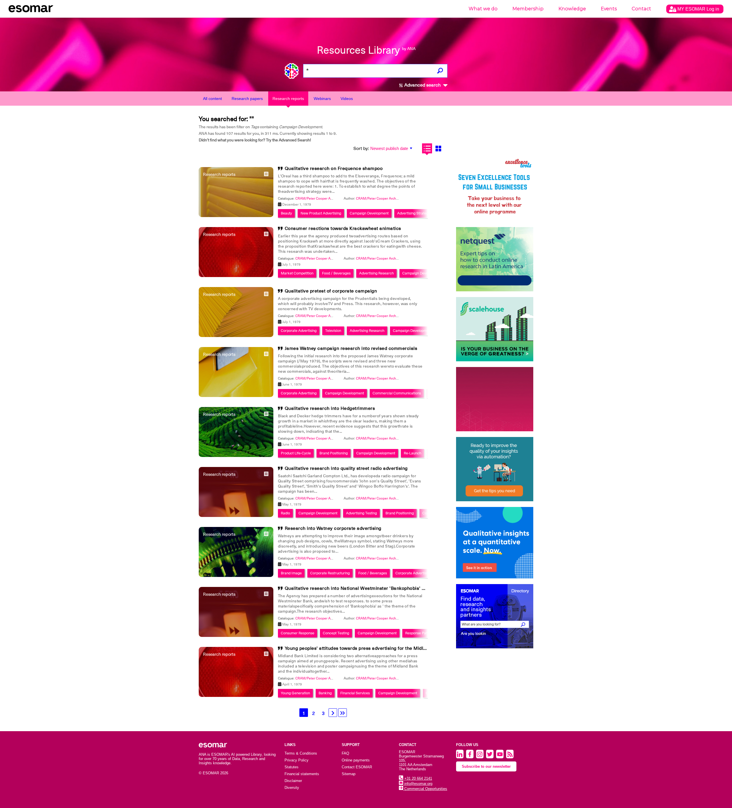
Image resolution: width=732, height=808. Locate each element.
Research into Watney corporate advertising (333, 528)
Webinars (322, 98)
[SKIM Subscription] (494, 469)
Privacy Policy (297, 760)
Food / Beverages (336, 273)
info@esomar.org (417, 783)
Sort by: (361, 148)
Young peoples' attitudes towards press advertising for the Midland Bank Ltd (368, 648)
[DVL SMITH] (494, 189)
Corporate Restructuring (330, 573)
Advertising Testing (361, 513)
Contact (641, 8)
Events (609, 8)
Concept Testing (336, 633)
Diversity (292, 787)
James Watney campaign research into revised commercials (351, 348)
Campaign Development (369, 213)
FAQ (345, 753)
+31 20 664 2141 (417, 778)
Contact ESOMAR (357, 767)
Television (333, 330)
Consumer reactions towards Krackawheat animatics (343, 228)
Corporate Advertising (299, 330)
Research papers (247, 98)
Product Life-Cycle (296, 453)
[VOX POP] (494, 399)
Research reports (288, 98)
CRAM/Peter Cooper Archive (378, 198)
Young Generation (295, 693)
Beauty (286, 213)
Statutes (292, 767)
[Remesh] (494, 542)
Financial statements (302, 774)
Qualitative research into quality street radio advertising (346, 468)
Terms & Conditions (301, 753)
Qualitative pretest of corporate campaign (331, 291)
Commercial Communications (397, 393)
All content (212, 98)
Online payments (356, 760)
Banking (325, 693)
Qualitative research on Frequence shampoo (334, 168)
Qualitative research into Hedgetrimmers (330, 408)
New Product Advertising (321, 213)
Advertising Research (376, 273)
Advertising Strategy (413, 213)
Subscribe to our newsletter (486, 766)
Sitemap (348, 774)
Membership (528, 8)
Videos (347, 98)
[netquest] (494, 259)
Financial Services (355, 693)
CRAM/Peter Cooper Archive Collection (326, 198)
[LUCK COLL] (494, 329)
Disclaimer (293, 781)
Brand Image (291, 573)
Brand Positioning (333, 453)
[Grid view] (438, 148)
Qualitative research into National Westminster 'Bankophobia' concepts (363, 588)
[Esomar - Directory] (494, 616)
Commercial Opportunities (425, 789)
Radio (285, 513)
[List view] (427, 148)
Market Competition (297, 273)
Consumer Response (297, 633)
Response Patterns (420, 633)
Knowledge (572, 8)
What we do (483, 8)
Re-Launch (412, 453)
